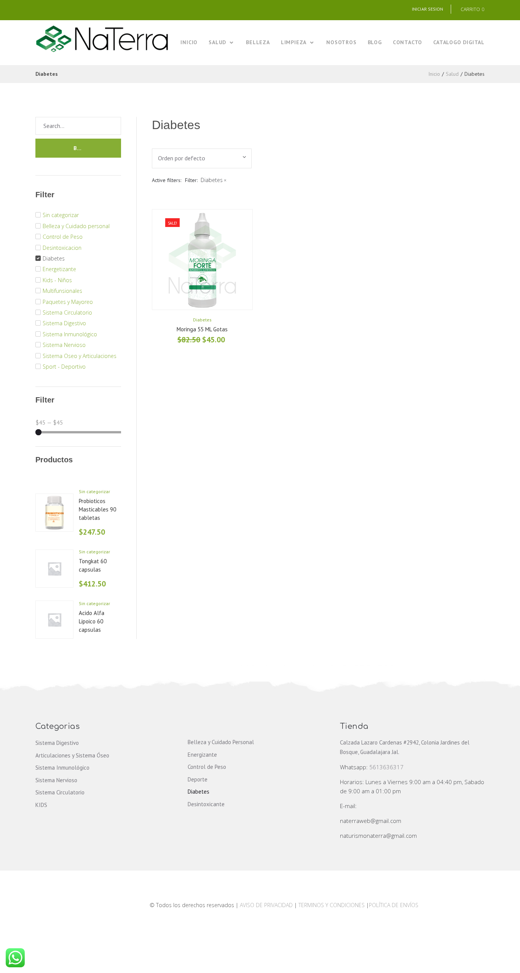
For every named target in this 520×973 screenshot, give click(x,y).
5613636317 (386, 767)
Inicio (434, 73)
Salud (452, 73)
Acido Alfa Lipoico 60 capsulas (91, 621)
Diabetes (202, 320)
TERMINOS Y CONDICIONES (332, 905)
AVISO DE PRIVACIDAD (266, 905)
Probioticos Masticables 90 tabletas (97, 509)
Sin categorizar (94, 491)
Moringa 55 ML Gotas (202, 329)
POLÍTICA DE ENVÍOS (393, 905)
